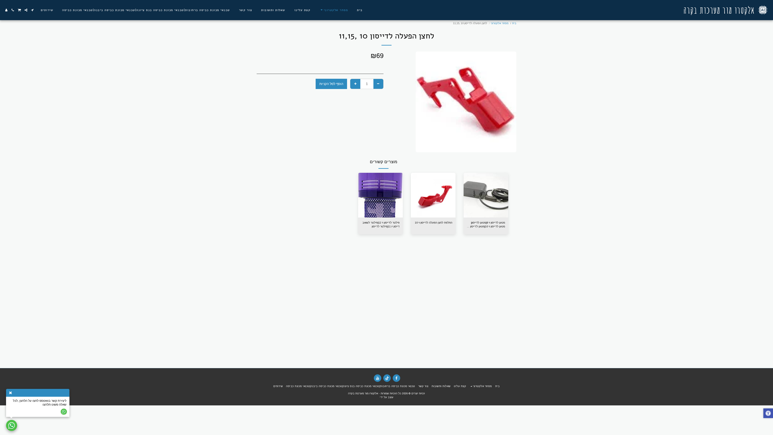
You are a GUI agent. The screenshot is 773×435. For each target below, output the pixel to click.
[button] (32, 10)
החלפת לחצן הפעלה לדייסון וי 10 (433, 222)
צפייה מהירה (486, 216)
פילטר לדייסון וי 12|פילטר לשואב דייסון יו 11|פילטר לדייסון (381, 224)
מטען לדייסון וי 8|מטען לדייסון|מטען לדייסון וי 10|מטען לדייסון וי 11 (486, 225)
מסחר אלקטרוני (499, 23)
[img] (486, 195)
